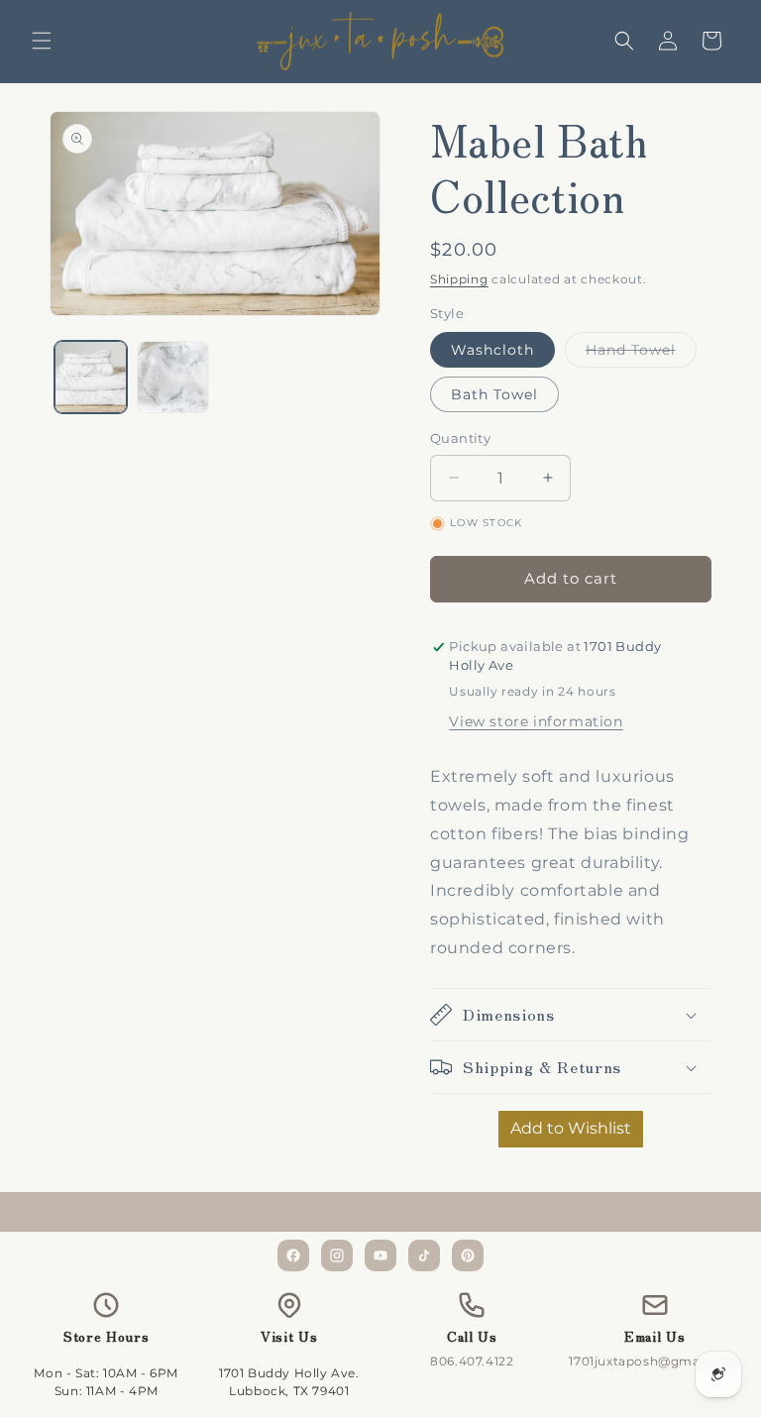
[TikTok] (424, 1255)
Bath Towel (494, 394)
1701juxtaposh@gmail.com (654, 1361)
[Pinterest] (468, 1255)
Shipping (459, 279)
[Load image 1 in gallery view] (90, 377)
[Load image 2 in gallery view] (173, 377)
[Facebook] (293, 1255)
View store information (535, 721)
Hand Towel (641, 354)
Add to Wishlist (570, 1128)
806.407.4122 (471, 1361)
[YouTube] (380, 1255)
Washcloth (492, 350)
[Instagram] (337, 1255)
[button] (41, 40)
